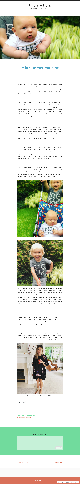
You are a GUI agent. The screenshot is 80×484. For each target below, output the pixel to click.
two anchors (40, 5)
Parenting (11, 12)
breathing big (59, 461)
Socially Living (21, 12)
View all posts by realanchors (24, 417)
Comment (59, 447)
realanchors (40, 63)
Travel (29, 12)
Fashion (5, 12)
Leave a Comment (49, 63)
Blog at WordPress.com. (40, 480)
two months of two (22, 461)
